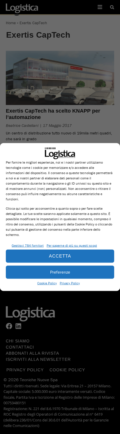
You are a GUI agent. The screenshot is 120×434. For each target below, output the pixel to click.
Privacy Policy (70, 283)
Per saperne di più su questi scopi (72, 245)
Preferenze (60, 272)
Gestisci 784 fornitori (28, 245)
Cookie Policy (47, 283)
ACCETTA (60, 255)
